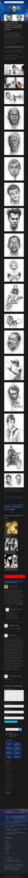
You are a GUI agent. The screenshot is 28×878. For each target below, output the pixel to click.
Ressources (7, 852)
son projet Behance (18, 52)
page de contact (15, 869)
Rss (13, 734)
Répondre (15, 586)
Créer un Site (8, 794)
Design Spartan (13, 609)
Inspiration (14, 502)
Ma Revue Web (9, 779)
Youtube (17, 734)
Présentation (7, 848)
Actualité (6, 841)
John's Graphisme (9, 776)
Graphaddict (11, 625)
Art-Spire (8, 766)
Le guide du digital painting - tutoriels (18, 744)
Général (6, 843)
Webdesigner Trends (10, 787)
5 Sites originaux (18, 752)
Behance (6, 734)
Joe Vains (11, 586)
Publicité (6, 850)
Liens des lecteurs (8, 844)
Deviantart (8, 734)
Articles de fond (10, 757)
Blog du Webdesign (9, 768)
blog (18, 864)
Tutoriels (6, 854)
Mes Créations (7, 846)
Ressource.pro (9, 782)
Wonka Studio (9, 789)
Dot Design (8, 771)
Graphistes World (9, 774)
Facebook (10, 734)
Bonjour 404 (8, 769)
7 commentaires (20, 502)
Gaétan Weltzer (11, 497)
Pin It (11, 512)
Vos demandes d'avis (18, 757)
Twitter (15, 734)
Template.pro (8, 784)
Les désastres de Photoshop (10, 748)
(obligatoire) (8, 703)
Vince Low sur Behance (12, 47)
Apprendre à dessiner (10, 763)
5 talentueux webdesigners (10, 752)
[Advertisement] (14, 576)
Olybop (8, 781)
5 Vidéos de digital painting (18, 748)
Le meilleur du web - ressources (10, 744)
